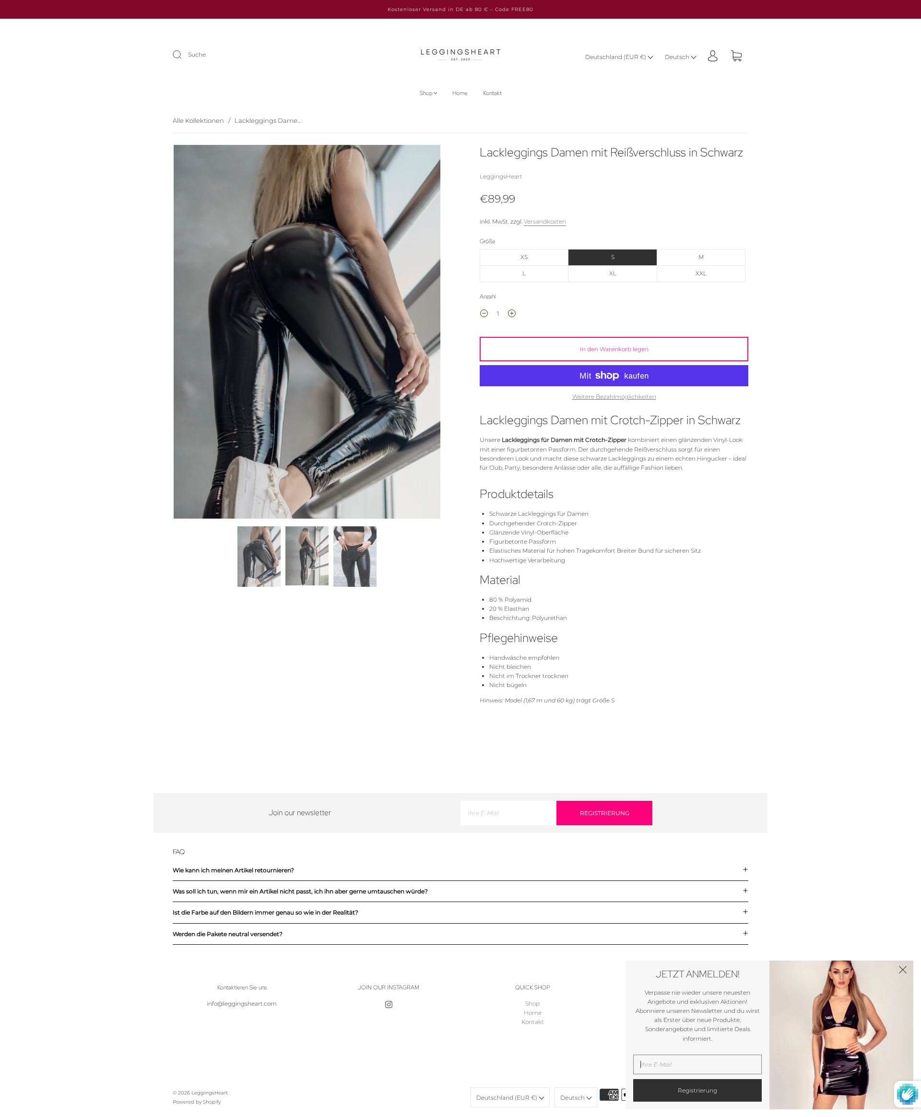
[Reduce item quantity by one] (484, 314)
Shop (426, 93)
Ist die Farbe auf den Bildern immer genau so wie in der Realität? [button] (265, 912)
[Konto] (712, 56)
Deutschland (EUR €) (616, 56)
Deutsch (678, 56)
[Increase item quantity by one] (511, 314)
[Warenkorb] (736, 57)
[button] (200, 333)
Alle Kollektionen (198, 120)
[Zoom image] (307, 333)
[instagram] (388, 1004)
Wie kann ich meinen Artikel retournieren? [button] (233, 870)
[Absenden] (183, 54)
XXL (701, 273)
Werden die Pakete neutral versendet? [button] (228, 934)
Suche (197, 54)
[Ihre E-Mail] (508, 813)
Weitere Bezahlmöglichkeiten (614, 396)
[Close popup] (902, 971)
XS (524, 257)
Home (460, 93)
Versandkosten (545, 221)
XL (612, 273)
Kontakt (492, 93)
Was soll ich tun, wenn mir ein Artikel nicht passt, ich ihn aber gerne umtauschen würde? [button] (300, 891)
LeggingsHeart (501, 176)
